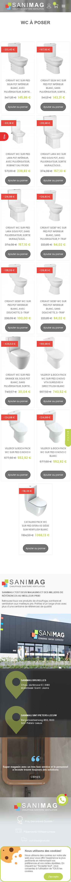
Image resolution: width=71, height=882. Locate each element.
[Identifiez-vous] (49, 5)
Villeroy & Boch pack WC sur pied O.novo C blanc (53, 452)
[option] (35, 767)
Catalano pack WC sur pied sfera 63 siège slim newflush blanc (35, 525)
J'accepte (53, 876)
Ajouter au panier (18, 106)
